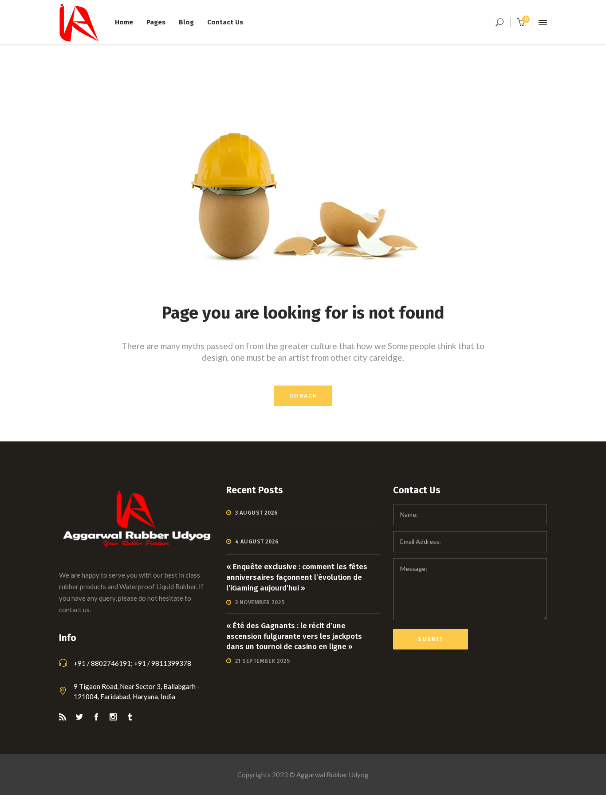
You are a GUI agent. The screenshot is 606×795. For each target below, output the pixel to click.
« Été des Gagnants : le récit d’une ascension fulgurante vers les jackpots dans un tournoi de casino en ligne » (294, 636)
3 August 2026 (256, 512)
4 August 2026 (257, 541)
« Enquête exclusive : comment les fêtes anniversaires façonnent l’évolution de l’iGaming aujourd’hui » (296, 577)
